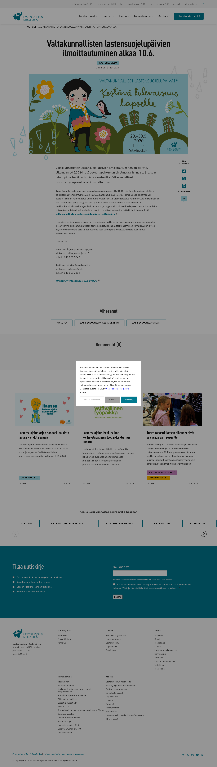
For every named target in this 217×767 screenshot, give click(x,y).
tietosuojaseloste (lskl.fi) (117, 388)
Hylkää (112, 399)
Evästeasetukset (92, 399)
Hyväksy (129, 399)
